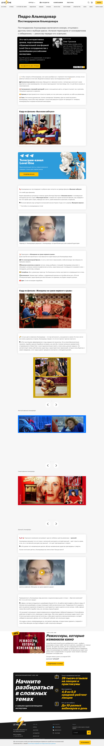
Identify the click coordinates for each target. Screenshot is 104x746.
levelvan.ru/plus (24, 62)
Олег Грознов (69, 42)
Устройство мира (21, 6)
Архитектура (76, 6)
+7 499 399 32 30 (18, 736)
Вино (91, 6)
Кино (84, 6)
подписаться (29, 174)
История (3, 6)
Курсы (31, 2)
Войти (99, 2)
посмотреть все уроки (30, 66)
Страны (11, 6)
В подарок (45, 2)
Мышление (33, 6)
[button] (56, 404)
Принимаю (85, 742)
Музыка (48, 6)
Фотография (66, 6)
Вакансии (36, 736)
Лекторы (70, 2)
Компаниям (58, 2)
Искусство (57, 6)
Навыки (41, 6)
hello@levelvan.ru (19, 731)
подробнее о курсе (55, 663)
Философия (99, 6)
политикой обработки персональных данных (42, 743)
